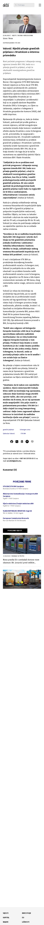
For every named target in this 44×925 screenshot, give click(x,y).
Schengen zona (25, 430)
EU (23, 918)
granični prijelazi (8, 430)
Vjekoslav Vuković (9, 433)
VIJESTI (5, 913)
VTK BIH (23, 433)
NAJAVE (5, 922)
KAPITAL (6, 918)
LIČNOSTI (25, 922)
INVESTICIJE (26, 913)
